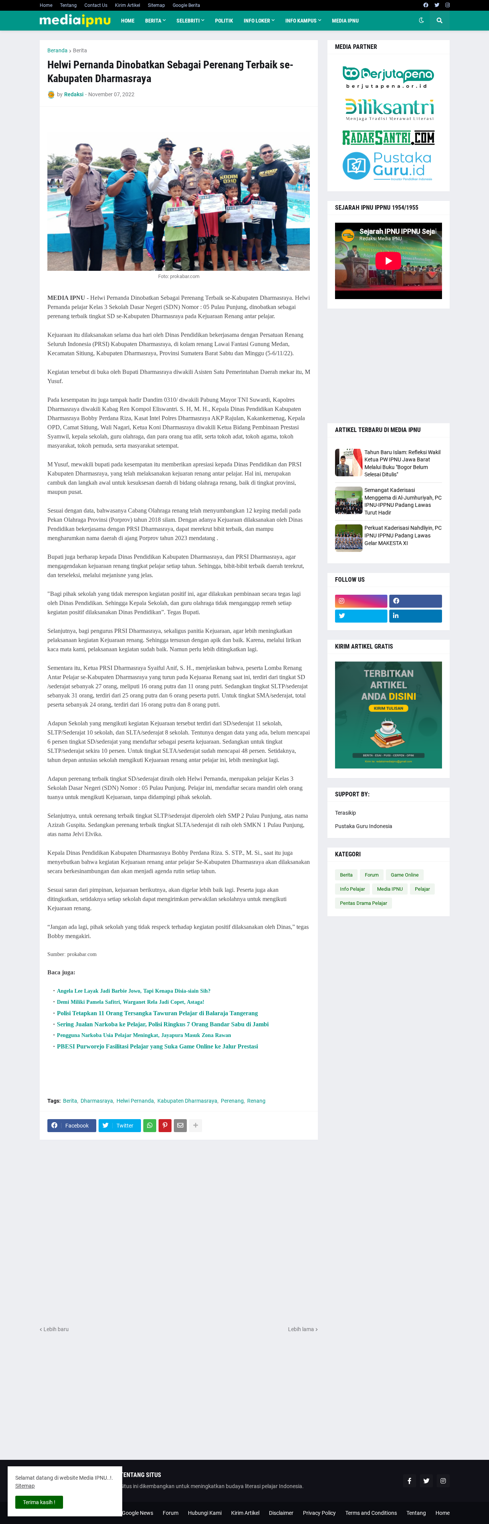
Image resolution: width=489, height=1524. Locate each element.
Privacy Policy (319, 1513)
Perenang (232, 1100)
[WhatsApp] (149, 1125)
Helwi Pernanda (135, 1100)
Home (46, 5)
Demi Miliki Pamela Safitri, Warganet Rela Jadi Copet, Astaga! (130, 1002)
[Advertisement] (179, 1232)
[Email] (180, 1125)
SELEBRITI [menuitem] (188, 21)
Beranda (57, 50)
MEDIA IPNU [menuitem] (345, 21)
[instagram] (447, 5)
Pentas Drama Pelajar (363, 903)
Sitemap (156, 5)
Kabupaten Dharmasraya (187, 1100)
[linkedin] (415, 616)
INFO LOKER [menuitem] (257, 21)
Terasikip (345, 813)
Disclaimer (281, 1513)
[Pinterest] (165, 1125)
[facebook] (425, 5)
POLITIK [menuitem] (224, 21)
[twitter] (436, 5)
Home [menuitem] (127, 21)
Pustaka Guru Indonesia (363, 826)
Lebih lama (301, 1329)
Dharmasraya (97, 1100)
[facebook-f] (409, 1480)
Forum (372, 875)
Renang (256, 1100)
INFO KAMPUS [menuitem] (301, 21)
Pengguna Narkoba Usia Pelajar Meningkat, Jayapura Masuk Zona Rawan (144, 1035)
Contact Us (95, 5)
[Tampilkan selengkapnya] (195, 1125)
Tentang (68, 5)
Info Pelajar (352, 889)
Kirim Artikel (127, 5)
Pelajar (422, 889)
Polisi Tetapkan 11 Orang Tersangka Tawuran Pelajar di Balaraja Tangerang (157, 1013)
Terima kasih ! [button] (39, 1502)
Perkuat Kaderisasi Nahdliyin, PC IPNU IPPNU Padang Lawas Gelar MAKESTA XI (403, 535)
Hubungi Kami (205, 1513)
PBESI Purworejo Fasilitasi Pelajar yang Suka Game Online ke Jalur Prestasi (157, 1046)
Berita (80, 50)
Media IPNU (390, 889)
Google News (137, 1513)
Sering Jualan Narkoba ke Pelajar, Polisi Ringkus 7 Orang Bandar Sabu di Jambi (163, 1024)
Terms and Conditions (371, 1513)
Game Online (405, 875)
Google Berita (186, 5)
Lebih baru (56, 1329)
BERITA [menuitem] (153, 21)
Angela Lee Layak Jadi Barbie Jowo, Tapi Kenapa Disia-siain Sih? (133, 991)
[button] (421, 21)
